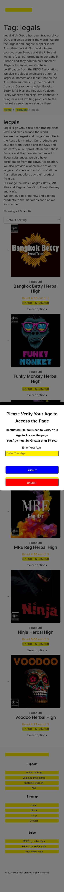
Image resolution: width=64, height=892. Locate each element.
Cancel (32, 483)
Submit (32, 470)
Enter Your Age (31, 447)
